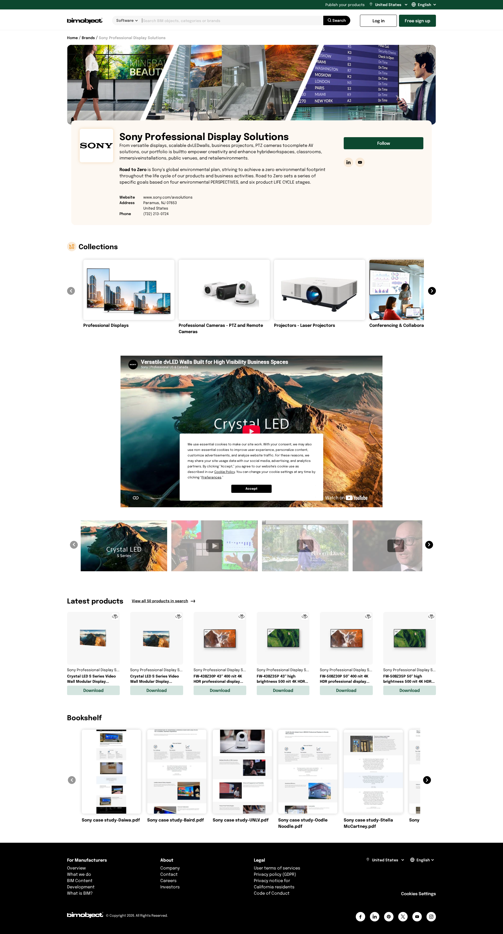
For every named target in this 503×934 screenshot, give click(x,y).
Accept (251, 488)
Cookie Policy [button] (224, 471)
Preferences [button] (211, 477)
